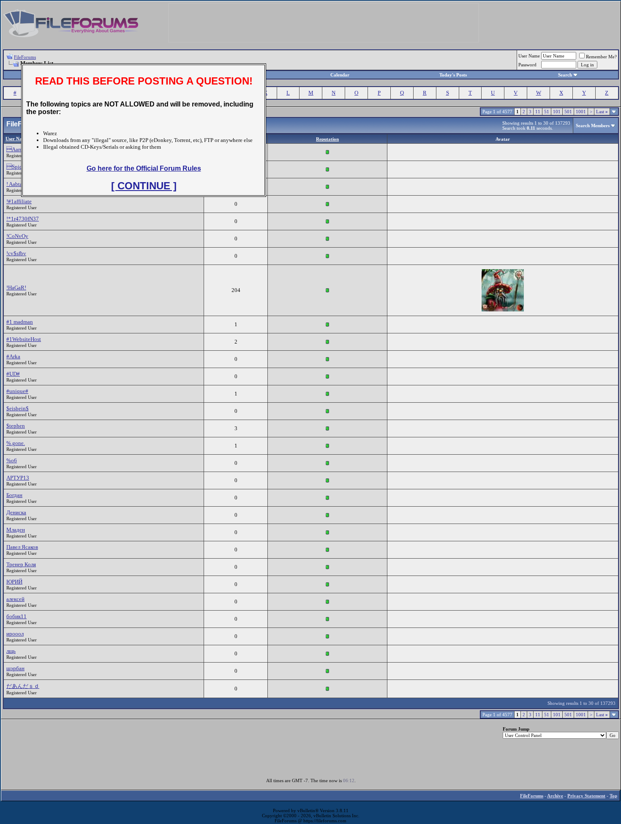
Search (565, 74)
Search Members (593, 125)
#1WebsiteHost (23, 339)
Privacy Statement (586, 795)
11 (537, 111)
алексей (15, 599)
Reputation (327, 139)
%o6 (11, 460)
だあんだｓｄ (22, 686)
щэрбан (15, 668)
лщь (11, 651)
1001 (581, 111)
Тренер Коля (21, 564)
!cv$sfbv (16, 253)
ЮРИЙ (14, 581)
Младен (15, 530)
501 (568, 111)
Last (602, 111)
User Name (529, 55)
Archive (555, 795)
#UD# (13, 374)
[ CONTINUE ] (144, 185)
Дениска (16, 512)
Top (613, 795)
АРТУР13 (17, 478)
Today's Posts (453, 74)
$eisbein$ (17, 408)
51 (546, 111)
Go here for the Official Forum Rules (144, 168)
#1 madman (19, 322)
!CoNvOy (17, 236)
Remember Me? (601, 56)
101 (557, 111)
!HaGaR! (16, 287)
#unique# (17, 391)
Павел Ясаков (22, 547)
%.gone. (15, 443)
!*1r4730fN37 (22, 219)
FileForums (25, 57)
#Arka (13, 356)
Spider (16, 167)
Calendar (339, 74)
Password (527, 64)
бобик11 (16, 616)
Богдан (14, 495)
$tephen (15, 426)
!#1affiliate (19, 201)
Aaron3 (17, 149)
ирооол (15, 633)
